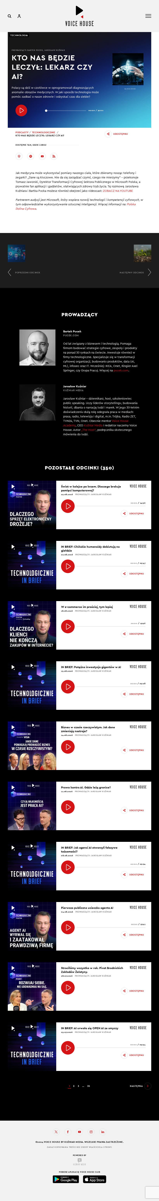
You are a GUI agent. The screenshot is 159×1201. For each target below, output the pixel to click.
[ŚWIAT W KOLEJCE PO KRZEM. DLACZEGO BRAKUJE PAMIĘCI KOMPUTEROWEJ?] (68, 506)
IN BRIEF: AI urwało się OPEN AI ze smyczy (89, 1028)
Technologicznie (43, 132)
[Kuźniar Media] (79, 1161)
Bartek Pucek (35, 50)
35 (88, 1086)
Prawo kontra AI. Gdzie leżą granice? (86, 787)
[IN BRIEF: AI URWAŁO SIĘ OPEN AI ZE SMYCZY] (68, 1048)
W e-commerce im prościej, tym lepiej (87, 607)
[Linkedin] (102, 1131)
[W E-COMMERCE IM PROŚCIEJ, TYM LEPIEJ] (68, 626)
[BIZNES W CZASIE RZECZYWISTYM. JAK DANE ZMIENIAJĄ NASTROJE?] (68, 747)
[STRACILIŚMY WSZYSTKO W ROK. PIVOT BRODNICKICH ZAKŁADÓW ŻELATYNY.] (68, 987)
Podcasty (22, 132)
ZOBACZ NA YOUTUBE (118, 190)
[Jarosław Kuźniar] (79, 412)
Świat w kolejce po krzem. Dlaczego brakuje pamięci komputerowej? (91, 488)
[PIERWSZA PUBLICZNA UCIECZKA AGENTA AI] (68, 927)
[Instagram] (91, 1131)
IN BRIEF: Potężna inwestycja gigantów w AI (91, 667)
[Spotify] (30, 156)
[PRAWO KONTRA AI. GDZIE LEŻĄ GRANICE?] (68, 807)
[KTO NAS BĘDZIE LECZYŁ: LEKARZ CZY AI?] (21, 110)
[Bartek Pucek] (79, 351)
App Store (94, 1179)
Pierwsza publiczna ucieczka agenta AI (87, 908)
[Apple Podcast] (19, 156)
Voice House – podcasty (79, 16)
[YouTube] (42, 156)
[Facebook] (67, 1131)
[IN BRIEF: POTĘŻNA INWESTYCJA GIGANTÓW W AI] (68, 686)
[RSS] (53, 156)
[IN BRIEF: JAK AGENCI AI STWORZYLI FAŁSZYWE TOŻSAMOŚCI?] (68, 867)
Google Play (66, 1179)
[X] (56, 1131)
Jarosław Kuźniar (54, 50)
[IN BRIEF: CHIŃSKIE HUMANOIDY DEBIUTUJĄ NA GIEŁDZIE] (68, 566)
